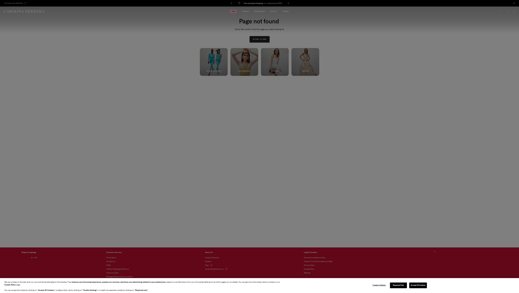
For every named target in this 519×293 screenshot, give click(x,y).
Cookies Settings (379, 285)
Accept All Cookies (418, 285)
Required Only (398, 285)
